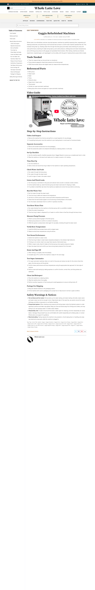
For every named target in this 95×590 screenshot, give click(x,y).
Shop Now (27, 17)
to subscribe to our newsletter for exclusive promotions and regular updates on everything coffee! (56, 39)
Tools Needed (13, 33)
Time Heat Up (14, 50)
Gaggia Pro (73, 325)
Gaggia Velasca (80, 325)
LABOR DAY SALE (26, 15)
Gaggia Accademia (49, 322)
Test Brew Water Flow (16, 58)
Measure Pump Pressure (16, 61)
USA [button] (9, 4)
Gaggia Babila (74, 322)
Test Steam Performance (16, 65)
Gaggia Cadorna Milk (32, 323)
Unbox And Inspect (15, 43)
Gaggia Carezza (51, 323)
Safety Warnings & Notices (16, 76)
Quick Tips (57, 20)
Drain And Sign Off (15, 67)
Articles (25, 20)
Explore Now (68, 17)
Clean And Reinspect (15, 71)
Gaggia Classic (70, 323)
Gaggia (43, 322)
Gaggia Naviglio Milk (66, 325)
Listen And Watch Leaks (16, 54)
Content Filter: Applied (36, 322)
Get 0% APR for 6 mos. (47, 15)
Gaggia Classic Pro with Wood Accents (35, 325)
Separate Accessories (15, 45)
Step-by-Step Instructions (16, 41)
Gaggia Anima (57, 322)
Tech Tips (49, 20)
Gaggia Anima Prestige (65, 322)
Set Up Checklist (14, 48)
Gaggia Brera (80, 322)
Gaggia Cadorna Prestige (42, 323)
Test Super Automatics (16, 69)
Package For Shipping (15, 74)
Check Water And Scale (16, 52)
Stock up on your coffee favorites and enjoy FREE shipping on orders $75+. (47, 1)
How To (63, 20)
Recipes (70, 20)
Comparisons (40, 20)
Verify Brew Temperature (16, 63)
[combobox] (17, 8)
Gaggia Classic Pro (77, 323)
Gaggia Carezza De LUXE (61, 323)
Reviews (32, 20)
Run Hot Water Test (15, 56)
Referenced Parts (14, 36)
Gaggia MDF (58, 325)
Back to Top (14, 80)
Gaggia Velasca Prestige (32, 327)
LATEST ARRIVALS (68, 15)
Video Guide (12, 38)
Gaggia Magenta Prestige (50, 325)
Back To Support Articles (32, 331)
